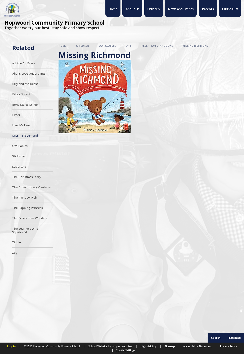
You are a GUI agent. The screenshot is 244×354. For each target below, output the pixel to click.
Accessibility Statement (197, 346)
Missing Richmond (196, 45)
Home (62, 45)
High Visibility (148, 346)
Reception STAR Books (157, 45)
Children (82, 45)
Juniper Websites (121, 346)
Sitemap (170, 346)
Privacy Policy (228, 346)
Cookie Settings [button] (125, 350)
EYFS (129, 45)
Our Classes (107, 45)
